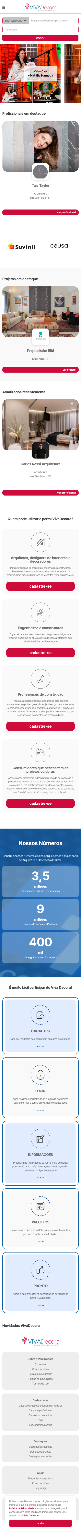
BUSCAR (40, 37)
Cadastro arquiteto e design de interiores (40, 1405)
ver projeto (69, 369)
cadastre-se (40, 586)
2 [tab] (35, 98)
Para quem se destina (40, 1373)
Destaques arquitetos (40, 1446)
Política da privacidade (41, 1378)
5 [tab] (46, 98)
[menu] (3, 7)
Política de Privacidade (21, 1508)
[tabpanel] (40, 73)
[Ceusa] (21, 246)
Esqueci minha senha (40, 1424)
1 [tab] (31, 98)
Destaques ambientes (40, 1456)
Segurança (41, 1488)
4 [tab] (42, 98)
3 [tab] (39, 98)
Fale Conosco (31, 1515)
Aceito (40, 1523)
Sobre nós (40, 1364)
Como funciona (40, 1369)
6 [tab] (50, 98)
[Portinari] (59, 246)
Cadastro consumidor (40, 1415)
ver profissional (66, 212)
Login (40, 1419)
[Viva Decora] (40, 8)
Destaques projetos (40, 1451)
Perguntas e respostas (40, 1478)
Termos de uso (40, 1383)
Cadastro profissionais (40, 1410)
